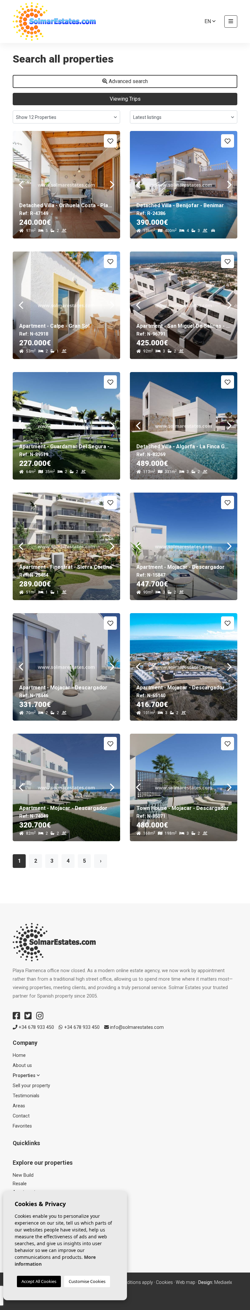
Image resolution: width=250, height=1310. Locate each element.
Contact (21, 1116)
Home (19, 1055)
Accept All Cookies (38, 1281)
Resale (20, 1184)
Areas (19, 1106)
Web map (185, 1282)
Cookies (164, 1282)
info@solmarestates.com (136, 1027)
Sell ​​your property (31, 1085)
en (208, 21)
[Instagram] (39, 1016)
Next (112, 184)
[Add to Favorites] (110, 141)
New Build (23, 1175)
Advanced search (127, 81)
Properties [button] (25, 1075)
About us (22, 1065)
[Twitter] (28, 1016)
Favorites (22, 1126)
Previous (21, 184)
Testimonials (26, 1096)
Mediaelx (223, 1282)
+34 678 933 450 (35, 1027)
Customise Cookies (87, 1281)
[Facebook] (16, 1016)
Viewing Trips (125, 99)
